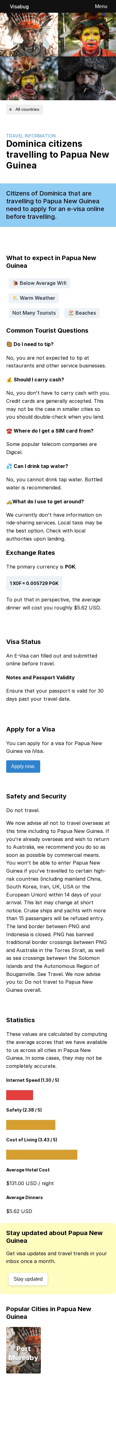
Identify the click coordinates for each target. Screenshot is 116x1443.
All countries (27, 109)
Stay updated (28, 1279)
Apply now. (23, 766)
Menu (101, 6)
